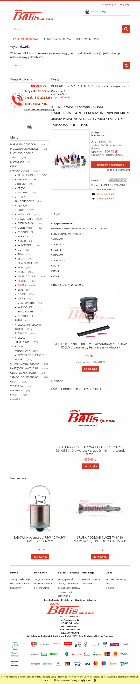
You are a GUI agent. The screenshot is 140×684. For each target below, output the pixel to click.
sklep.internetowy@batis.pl (39, 109)
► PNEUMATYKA (24, 223)
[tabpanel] (90, 250)
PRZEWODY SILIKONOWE (24, 148)
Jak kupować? (89, 583)
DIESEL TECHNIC (27, 276)
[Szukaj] (126, 29)
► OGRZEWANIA (24, 227)
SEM (20, 289)
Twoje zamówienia (43, 579)
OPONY (14, 381)
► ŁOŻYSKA (24, 245)
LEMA (21, 258)
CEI (20, 249)
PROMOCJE (16, 390)
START (13, 394)
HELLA (21, 271)
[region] (29, 126)
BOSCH (22, 294)
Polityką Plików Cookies (80, 676)
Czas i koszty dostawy (69, 587)
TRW (20, 254)
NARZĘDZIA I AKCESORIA (24, 368)
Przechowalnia (41, 587)
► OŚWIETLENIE (24, 218)
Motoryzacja (17, 161)
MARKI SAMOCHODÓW (23, 144)
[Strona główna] (32, 14)
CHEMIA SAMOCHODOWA (24, 363)
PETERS (22, 280)
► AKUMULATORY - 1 (27, 175)
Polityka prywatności (92, 579)
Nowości (15, 399)
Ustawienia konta (43, 583)
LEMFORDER (25, 263)
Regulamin (15, 587)
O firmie (110, 587)
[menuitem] (25, 39)
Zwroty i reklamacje (20, 579)
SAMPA (22, 285)
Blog (108, 583)
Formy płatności (66, 579)
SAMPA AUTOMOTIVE (114, 185)
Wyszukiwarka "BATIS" (21, 583)
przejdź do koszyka (61, 97)
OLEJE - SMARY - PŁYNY (23, 372)
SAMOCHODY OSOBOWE (24, 377)
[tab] (57, 214)
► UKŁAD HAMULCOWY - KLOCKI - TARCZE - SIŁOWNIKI (29, 329)
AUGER (22, 240)
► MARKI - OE (23, 214)
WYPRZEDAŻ (17, 386)
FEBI (20, 267)
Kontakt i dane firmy (116, 579)
